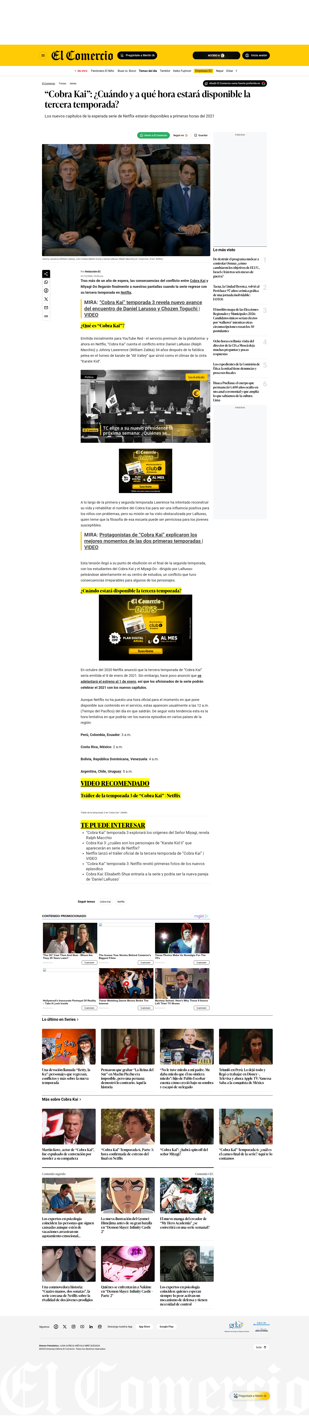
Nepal (219, 71)
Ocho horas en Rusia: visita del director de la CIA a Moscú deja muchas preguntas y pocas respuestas (234, 347)
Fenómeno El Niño (102, 71)
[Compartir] (46, 274)
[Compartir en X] (46, 299)
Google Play (166, 1326)
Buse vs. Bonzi (127, 71)
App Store (144, 1326)
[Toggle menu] (43, 55)
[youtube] (82, 1326)
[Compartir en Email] (46, 308)
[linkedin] (91, 1326)
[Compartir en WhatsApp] (46, 282)
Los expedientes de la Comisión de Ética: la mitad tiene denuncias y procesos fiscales (236, 368)
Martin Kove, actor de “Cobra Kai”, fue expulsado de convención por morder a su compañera (68, 1154)
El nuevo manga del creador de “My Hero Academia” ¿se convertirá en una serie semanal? (185, 1223)
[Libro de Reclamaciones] (261, 1327)
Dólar (229, 71)
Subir (259, 1347)
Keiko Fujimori (182, 71)
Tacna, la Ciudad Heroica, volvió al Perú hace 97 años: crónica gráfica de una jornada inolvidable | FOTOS (236, 292)
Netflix (121, 901)
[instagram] (73, 1326)
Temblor (165, 71)
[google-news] (100, 1326)
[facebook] (56, 1326)
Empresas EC (203, 71)
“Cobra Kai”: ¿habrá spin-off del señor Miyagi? (184, 1151)
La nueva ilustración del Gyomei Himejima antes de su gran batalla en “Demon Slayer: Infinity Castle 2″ (126, 1224)
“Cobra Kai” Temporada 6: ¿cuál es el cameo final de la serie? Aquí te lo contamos (245, 1154)
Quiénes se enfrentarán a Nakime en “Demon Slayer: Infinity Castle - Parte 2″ (127, 1291)
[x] (65, 1326)
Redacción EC (93, 271)
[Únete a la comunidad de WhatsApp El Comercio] (153, 135)
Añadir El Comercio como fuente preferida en (234, 83)
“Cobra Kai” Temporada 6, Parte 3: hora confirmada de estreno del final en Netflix (127, 1154)
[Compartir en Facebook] (46, 290)
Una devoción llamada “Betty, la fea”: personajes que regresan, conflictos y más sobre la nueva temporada (66, 1076)
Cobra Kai (105, 901)
